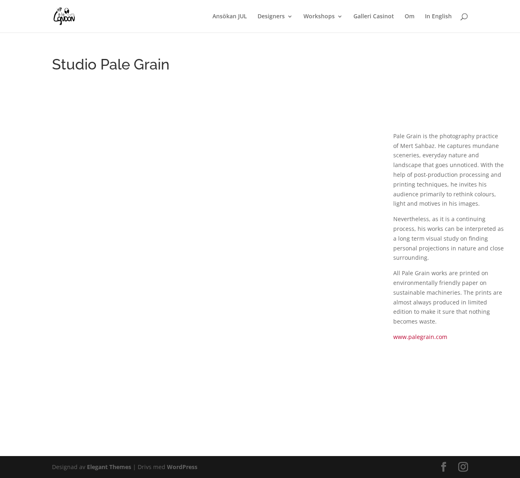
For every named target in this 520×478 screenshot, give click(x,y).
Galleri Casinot (373, 16)
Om (409, 16)
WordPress (182, 467)
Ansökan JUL (229, 16)
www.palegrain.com (420, 337)
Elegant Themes (109, 467)
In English (438, 16)
